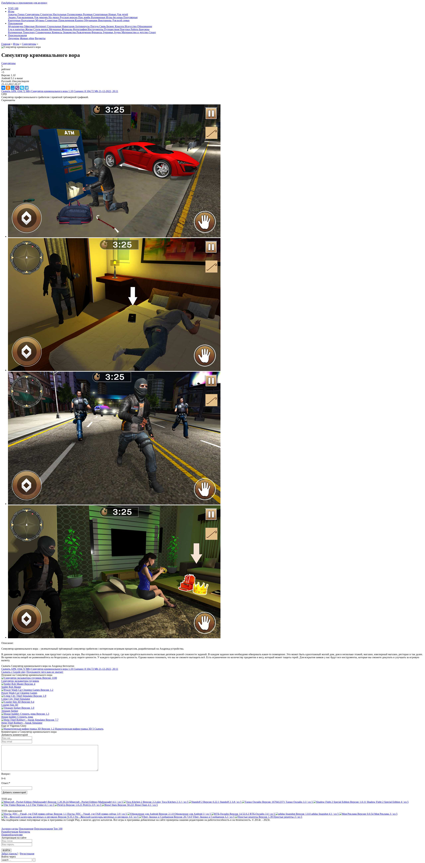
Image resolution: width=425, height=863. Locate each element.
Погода (94, 26)
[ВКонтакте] (3, 88)
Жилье (29, 29)
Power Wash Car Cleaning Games (19, 692)
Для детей (122, 14)
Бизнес (110, 26)
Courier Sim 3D (9, 704)
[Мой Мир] (13, 88)
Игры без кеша (114, 17)
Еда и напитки (16, 29)
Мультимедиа (16, 26)
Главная (5, 44)
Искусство (131, 26)
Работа (135, 29)
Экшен (12, 17)
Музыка (40, 20)
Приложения (26, 828)
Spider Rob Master (11, 686)
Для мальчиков (25, 17)
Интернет (41, 26)
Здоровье (108, 32)
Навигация (68, 26)
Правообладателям (12, 834)
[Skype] (22, 88)
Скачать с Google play (13, 672)
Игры (16, 44)
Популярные (130, 17)
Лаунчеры (13, 38)
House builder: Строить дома (17, 716)
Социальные (54, 26)
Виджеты (40, 38)
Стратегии (46, 14)
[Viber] (17, 88)
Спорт (152, 32)
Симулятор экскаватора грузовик (20, 680)
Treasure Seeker (9, 710)
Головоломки (75, 14)
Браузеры (144, 29)
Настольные (60, 14)
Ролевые (88, 14)
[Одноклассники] (8, 88)
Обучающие (91, 20)
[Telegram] (27, 88)
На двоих (54, 17)
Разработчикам (9, 831)
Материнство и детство (135, 32)
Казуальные (28, 20)
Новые (112, 14)
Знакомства (70, 32)
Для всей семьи (120, 20)
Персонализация (43, 828)
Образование (144, 26)
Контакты (24, 831)
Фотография (80, 29)
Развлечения (84, 32)
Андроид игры (9, 828)
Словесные (51, 20)
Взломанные (98, 17)
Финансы (97, 32)
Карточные (14, 20)
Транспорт (29, 32)
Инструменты (95, 29)
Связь (102, 26)
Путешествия (112, 29)
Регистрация (27, 853)
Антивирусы (82, 26)
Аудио (118, 32)
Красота (120, 26)
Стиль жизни (41, 29)
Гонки (21, 14)
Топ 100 (57, 828)
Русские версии (69, 17)
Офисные (29, 26)
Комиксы (57, 32)
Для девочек (41, 17)
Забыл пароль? (9, 853)
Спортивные (100, 14)
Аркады (13, 14)
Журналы (67, 29)
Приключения (66, 20)
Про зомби (84, 17)
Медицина (55, 29)
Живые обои (27, 38)
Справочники (44, 32)
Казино (79, 20)
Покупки (125, 29)
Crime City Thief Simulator (15, 698)
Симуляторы (32, 14)
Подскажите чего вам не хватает (44, 672)
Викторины (105, 20)
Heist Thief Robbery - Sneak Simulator (21, 722)
